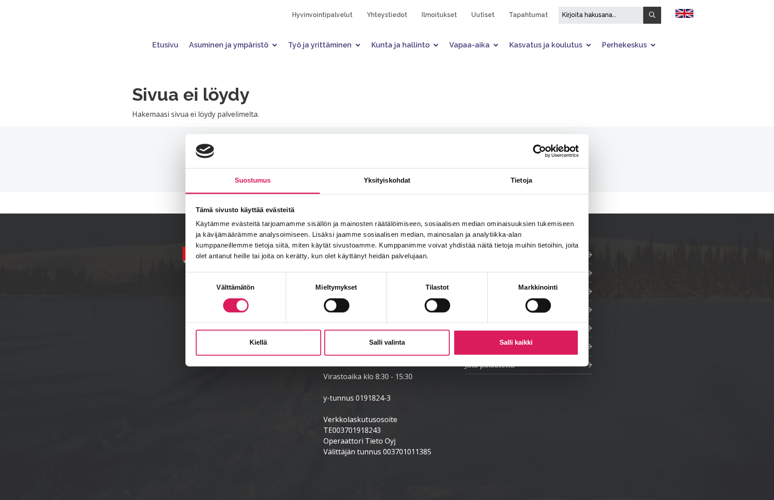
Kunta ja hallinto (400, 45)
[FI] (684, 12)
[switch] (336, 305)
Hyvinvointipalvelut (322, 14)
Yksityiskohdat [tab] (387, 180)
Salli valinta (387, 342)
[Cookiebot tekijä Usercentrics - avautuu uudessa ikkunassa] (539, 151)
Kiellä (258, 342)
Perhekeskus (624, 45)
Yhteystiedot (387, 14)
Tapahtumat (528, 14)
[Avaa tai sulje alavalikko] (275, 45)
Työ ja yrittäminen (320, 45)
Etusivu (165, 45)
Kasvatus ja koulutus (545, 45)
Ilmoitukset (439, 14)
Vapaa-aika (469, 45)
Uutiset (482, 14)
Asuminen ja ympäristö (228, 45)
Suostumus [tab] (253, 180)
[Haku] (652, 15)
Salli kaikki (516, 342)
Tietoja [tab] (521, 180)
